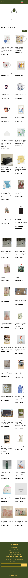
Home (2, 19)
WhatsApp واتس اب (14, 550)
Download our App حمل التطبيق (14, 554)
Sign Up (24, 565)
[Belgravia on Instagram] (13, 571)
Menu (4, 1)
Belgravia (14, 575)
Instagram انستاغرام (14, 552)
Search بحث (14, 547)
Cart (18, 1)
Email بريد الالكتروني (14, 549)
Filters (24, 30)
